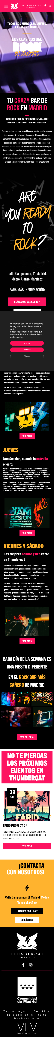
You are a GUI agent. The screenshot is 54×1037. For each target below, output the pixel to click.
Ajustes (27, 356)
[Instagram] (49, 5)
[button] (6, 6)
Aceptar (27, 343)
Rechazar (27, 349)
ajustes (19, 337)
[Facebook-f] (45, 5)
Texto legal (15, 1011)
